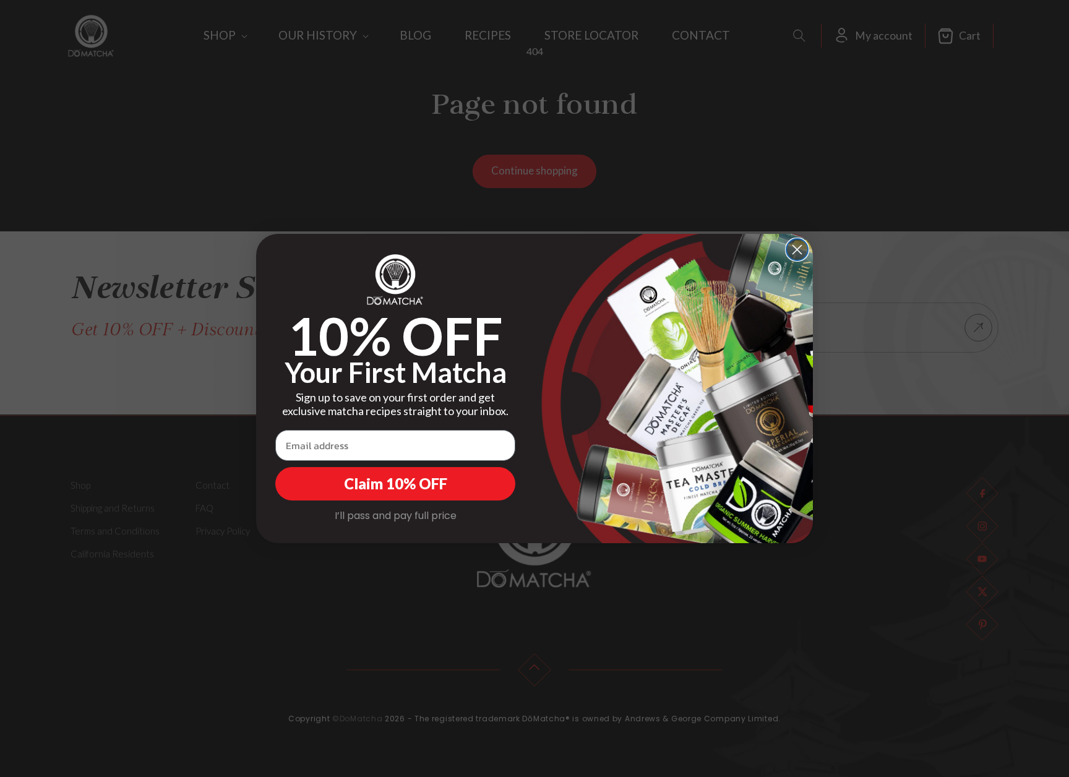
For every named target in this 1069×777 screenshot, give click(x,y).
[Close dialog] (797, 249)
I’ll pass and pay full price (396, 516)
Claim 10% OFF (395, 483)
